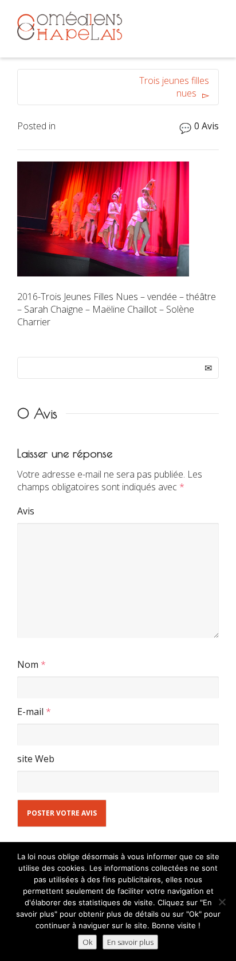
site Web (35, 758)
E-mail (30, 711)
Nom (27, 664)
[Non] (221, 902)
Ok (87, 942)
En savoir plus (130, 942)
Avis (25, 511)
